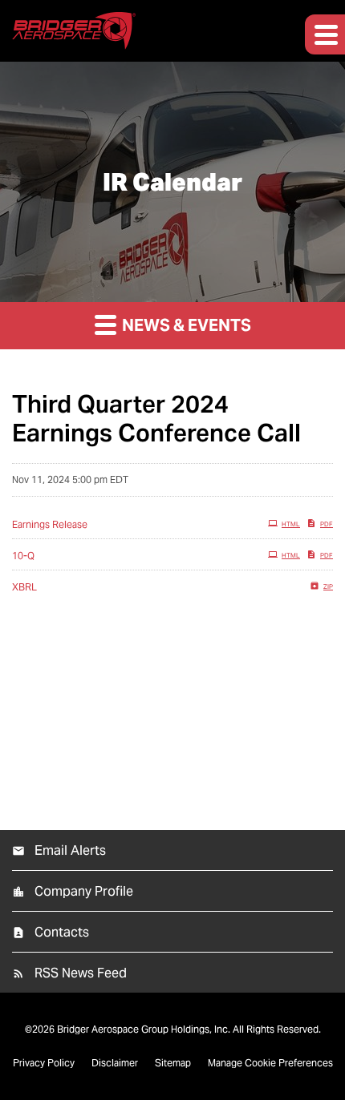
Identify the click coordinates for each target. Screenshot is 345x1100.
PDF (326, 524)
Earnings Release (49, 524)
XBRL (24, 587)
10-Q (23, 556)
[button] (325, 34)
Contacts (61, 932)
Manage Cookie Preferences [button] (270, 1063)
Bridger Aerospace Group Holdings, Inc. (143, 1029)
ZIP (328, 586)
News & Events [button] (185, 325)
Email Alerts (70, 850)
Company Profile (83, 891)
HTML (291, 524)
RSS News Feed (80, 973)
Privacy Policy (44, 1063)
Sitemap (173, 1063)
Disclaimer (114, 1063)
